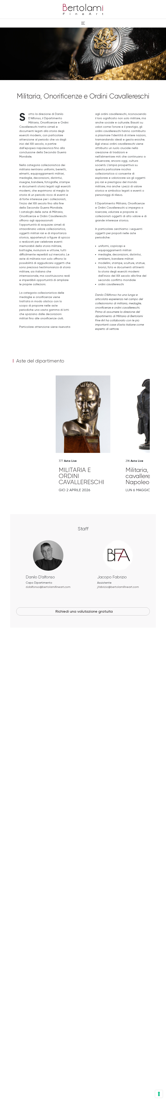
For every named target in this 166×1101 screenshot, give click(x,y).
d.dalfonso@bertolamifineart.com (48, 587)
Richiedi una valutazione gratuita (84, 611)
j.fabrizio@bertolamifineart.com (118, 587)
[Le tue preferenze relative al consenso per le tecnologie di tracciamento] (159, 1094)
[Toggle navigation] (83, 23)
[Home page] (83, 8)
